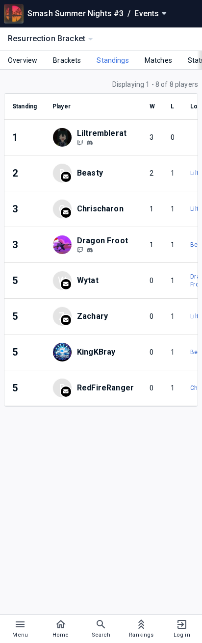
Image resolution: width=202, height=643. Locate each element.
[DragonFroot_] (80, 250)
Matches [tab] (158, 60)
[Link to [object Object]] (64, 137)
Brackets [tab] (67, 60)
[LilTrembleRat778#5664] (90, 142)
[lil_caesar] (90, 250)
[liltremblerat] (80, 142)
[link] (90, 142)
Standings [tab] (112, 60)
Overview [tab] (22, 60)
